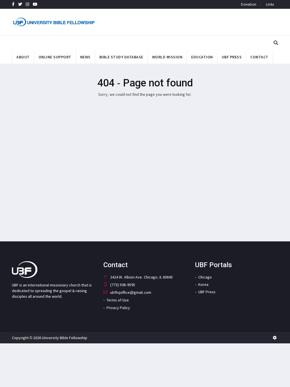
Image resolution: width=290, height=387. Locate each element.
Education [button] (202, 56)
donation (248, 4)
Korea (203, 284)
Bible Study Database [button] (121, 56)
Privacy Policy (118, 307)
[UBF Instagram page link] (27, 4)
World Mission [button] (167, 56)
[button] (275, 42)
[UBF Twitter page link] (20, 4)
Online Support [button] (55, 56)
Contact (259, 56)
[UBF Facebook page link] (13, 4)
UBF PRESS (232, 56)
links (270, 4)
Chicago (205, 277)
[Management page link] (274, 337)
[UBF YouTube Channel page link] (35, 4)
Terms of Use (117, 300)
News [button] (85, 56)
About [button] (23, 56)
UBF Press (207, 291)
